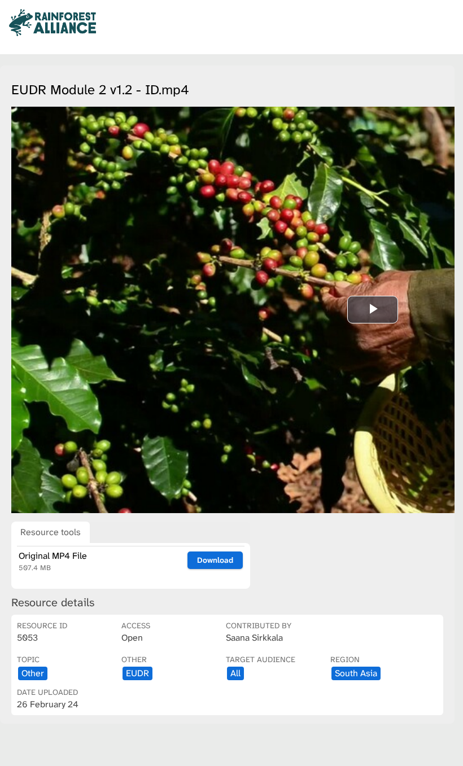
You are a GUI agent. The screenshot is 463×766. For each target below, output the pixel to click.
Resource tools (50, 532)
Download (215, 560)
